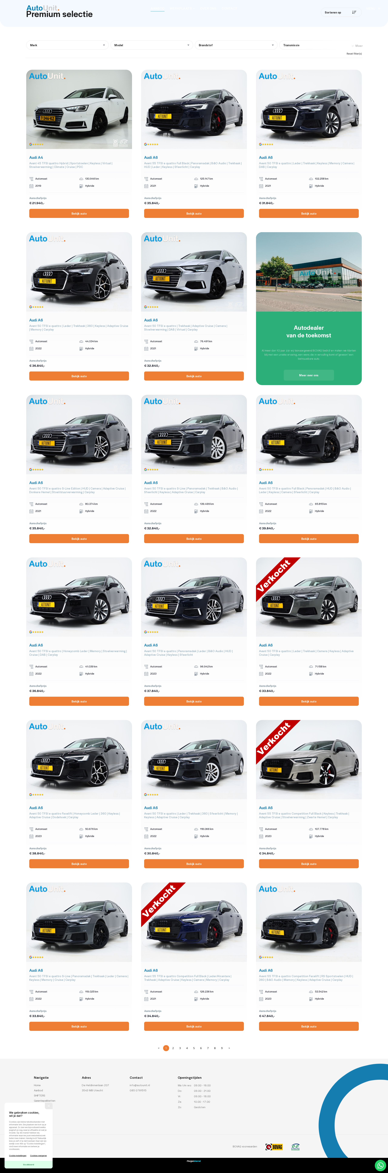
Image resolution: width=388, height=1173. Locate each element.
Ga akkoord (28, 1164)
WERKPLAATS (181, 8)
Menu (370, 8)
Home (37, 1085)
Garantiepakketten (44, 1100)
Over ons (208, 8)
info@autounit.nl (140, 1085)
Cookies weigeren (38, 1156)
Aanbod (157, 8)
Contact (229, 8)
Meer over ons (309, 375)
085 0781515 (138, 1090)
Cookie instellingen (17, 1156)
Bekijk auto (79, 213)
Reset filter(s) (354, 53)
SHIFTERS (39, 1095)
